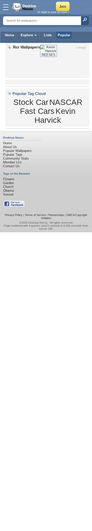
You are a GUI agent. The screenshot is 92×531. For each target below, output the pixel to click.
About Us (10, 147)
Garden (8, 183)
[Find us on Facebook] (14, 206)
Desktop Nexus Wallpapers (24, 7)
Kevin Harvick (55, 115)
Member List (12, 162)
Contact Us (11, 166)
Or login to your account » (53, 12)
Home (9, 35)
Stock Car (30, 102)
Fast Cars (37, 111)
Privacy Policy (13, 214)
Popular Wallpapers (17, 151)
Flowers (9, 179)
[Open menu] (6, 7)
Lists (48, 35)
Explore (27, 35)
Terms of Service (35, 214)
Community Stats (16, 158)
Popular (64, 35)
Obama (8, 190)
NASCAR (65, 102)
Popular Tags (12, 154)
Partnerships (56, 214)
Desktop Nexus (38, 222)
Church (8, 187)
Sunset (8, 194)
